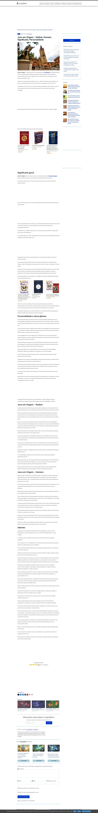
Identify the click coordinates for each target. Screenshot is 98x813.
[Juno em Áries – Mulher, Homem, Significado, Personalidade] (24, 704)
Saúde (52, 3)
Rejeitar (79, 811)
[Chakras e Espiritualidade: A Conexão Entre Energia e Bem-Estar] (39, 748)
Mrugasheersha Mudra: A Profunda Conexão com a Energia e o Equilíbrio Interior (74, 102)
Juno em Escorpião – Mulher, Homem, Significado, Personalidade (38, 709)
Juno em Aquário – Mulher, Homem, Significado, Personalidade (52, 709)
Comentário (21, 769)
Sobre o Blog (64, 809)
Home (41, 3)
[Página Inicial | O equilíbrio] (21, 3)
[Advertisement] (49, 18)
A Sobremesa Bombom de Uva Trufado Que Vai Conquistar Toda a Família (71, 70)
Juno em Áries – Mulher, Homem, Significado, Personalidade (24, 709)
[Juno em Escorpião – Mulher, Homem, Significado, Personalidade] (38, 704)
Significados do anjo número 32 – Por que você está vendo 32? (74, 92)
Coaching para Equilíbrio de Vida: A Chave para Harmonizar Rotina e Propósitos (23, 755)
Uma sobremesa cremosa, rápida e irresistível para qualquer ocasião (71, 75)
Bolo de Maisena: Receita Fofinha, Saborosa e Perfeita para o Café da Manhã (74, 86)
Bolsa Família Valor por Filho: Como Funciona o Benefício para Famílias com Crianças (71, 57)
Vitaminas (64, 3)
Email (34, 780)
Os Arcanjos (46, 3)
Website (35, 729)
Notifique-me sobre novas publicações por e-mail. (28, 792)
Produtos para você (77, 3)
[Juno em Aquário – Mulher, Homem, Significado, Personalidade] (52, 704)
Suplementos (57, 3)
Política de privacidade (86, 811)
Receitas (69, 3)
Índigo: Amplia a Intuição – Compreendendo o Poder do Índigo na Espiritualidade (53, 756)
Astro (19, 33)
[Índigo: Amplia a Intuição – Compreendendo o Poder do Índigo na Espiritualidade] (54, 748)
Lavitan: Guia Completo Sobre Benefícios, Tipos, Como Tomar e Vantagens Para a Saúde (71, 63)
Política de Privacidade (73, 809)
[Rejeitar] (96, 811)
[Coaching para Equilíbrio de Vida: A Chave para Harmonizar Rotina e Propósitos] (23, 748)
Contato (52, 809)
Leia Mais (23, 760)
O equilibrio (30, 33)
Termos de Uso (58, 809)
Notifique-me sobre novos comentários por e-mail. (28, 788)
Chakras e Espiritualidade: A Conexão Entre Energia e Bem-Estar (38, 756)
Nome (19, 780)
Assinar (49, 722)
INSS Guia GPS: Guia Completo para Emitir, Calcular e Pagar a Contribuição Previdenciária (71, 51)
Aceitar (75, 811)
